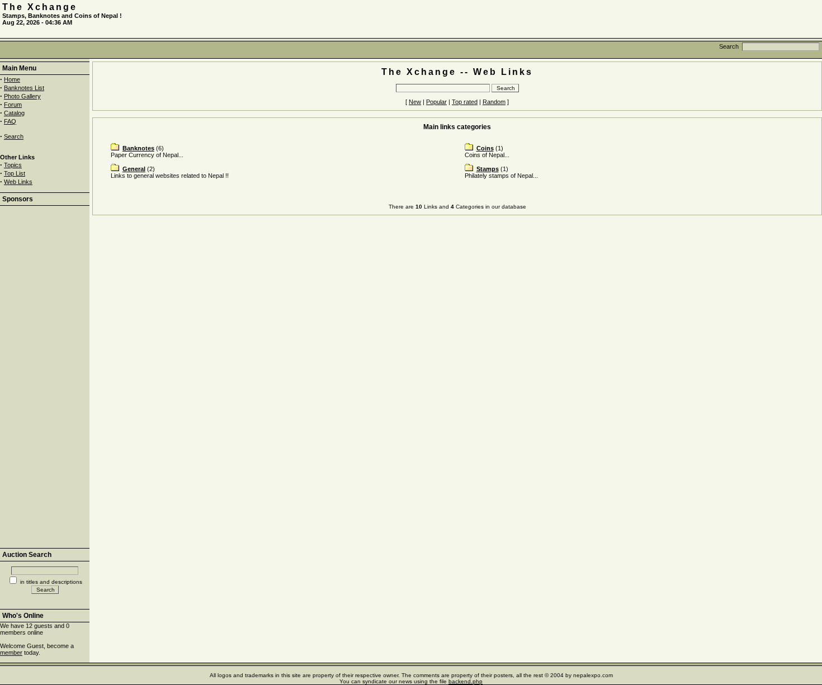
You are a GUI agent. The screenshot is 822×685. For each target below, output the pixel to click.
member (11, 652)
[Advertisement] (689, 19)
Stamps (487, 169)
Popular (436, 101)
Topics (13, 165)
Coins (485, 148)
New (415, 101)
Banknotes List (24, 87)
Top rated (465, 101)
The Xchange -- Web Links (457, 72)
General (133, 169)
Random (494, 101)
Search (13, 136)
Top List (14, 173)
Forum (13, 104)
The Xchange (39, 7)
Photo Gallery (22, 96)
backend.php (465, 681)
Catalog (14, 113)
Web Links (18, 181)
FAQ (10, 121)
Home (12, 79)
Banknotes (138, 148)
